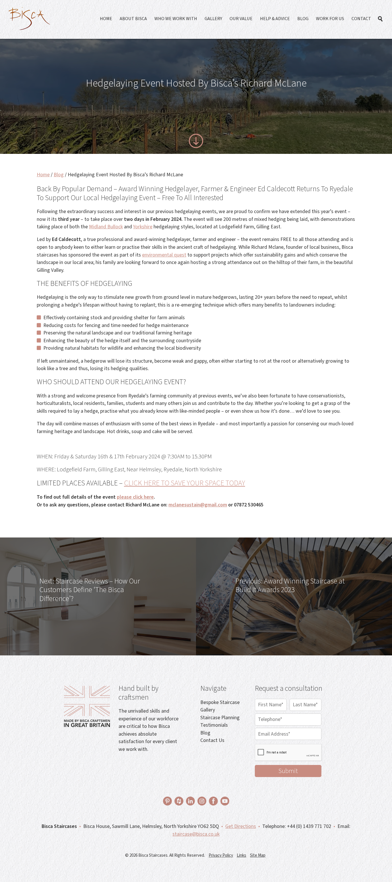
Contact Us (212, 740)
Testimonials (214, 725)
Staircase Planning (220, 717)
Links (241, 855)
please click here (135, 497)
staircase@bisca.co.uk (196, 834)
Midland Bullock (106, 226)
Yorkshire (142, 226)
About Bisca (133, 19)
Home (106, 19)
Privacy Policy (221, 855)
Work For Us (330, 19)
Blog (302, 19)
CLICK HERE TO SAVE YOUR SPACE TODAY (184, 483)
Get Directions (240, 826)
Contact (361, 19)
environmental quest (164, 255)
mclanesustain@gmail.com (197, 504)
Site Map (257, 855)
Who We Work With (175, 19)
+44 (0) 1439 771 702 (309, 826)
